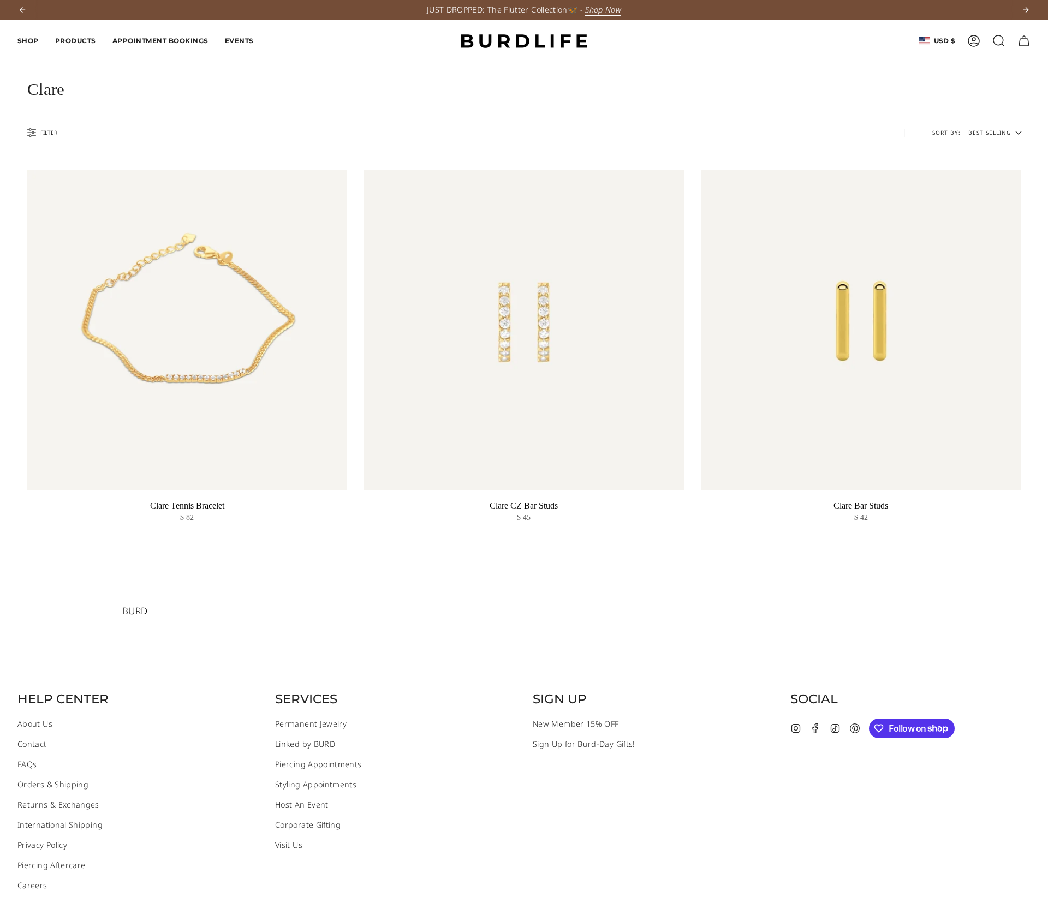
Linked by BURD (305, 744)
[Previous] (22, 10)
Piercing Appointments (318, 764)
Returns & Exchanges (58, 804)
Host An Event (302, 804)
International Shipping (60, 825)
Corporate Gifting (308, 825)
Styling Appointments (315, 784)
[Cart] (1024, 41)
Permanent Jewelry (311, 724)
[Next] (1026, 10)
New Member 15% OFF (575, 724)
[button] (28, 40)
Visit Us (288, 845)
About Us (34, 724)
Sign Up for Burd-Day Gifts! (584, 744)
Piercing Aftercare (51, 865)
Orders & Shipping (52, 784)
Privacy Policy (42, 845)
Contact (32, 744)
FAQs (27, 764)
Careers (32, 885)
